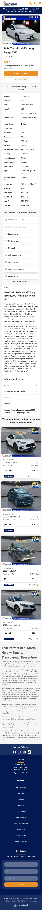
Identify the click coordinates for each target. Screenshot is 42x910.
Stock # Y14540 (8, 622)
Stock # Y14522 (8, 460)
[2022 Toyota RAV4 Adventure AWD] (21, 550)
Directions (21, 830)
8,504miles (35, 520)
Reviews (21, 800)
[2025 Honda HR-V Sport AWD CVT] (21, 442)
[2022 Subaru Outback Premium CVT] (21, 605)
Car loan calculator (21, 824)
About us (21, 806)
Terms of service (21, 842)
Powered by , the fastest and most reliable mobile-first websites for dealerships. (21, 899)
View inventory (21, 788)
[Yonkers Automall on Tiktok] (28, 752)
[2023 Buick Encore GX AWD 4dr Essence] (21, 496)
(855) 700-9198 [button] (22, 773)
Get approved (21, 818)
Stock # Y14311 (8, 568)
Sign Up (21, 884)
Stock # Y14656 (8, 514)
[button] (31, 3)
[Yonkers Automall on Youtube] (18, 752)
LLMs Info (21, 794)
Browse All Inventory (21, 73)
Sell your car (21, 812)
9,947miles (35, 466)
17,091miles (34, 628)
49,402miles (34, 574)
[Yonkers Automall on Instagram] (23, 752)
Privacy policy (21, 836)
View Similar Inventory (21, 79)
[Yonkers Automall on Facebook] (13, 752)
